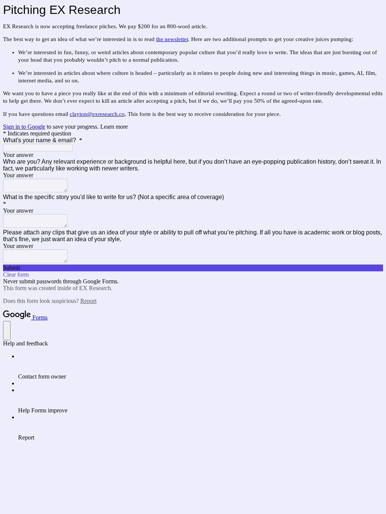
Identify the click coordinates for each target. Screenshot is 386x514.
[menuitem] (200, 366)
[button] (193, 268)
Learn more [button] (114, 126)
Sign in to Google (24, 126)
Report (88, 301)
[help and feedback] (7, 330)
